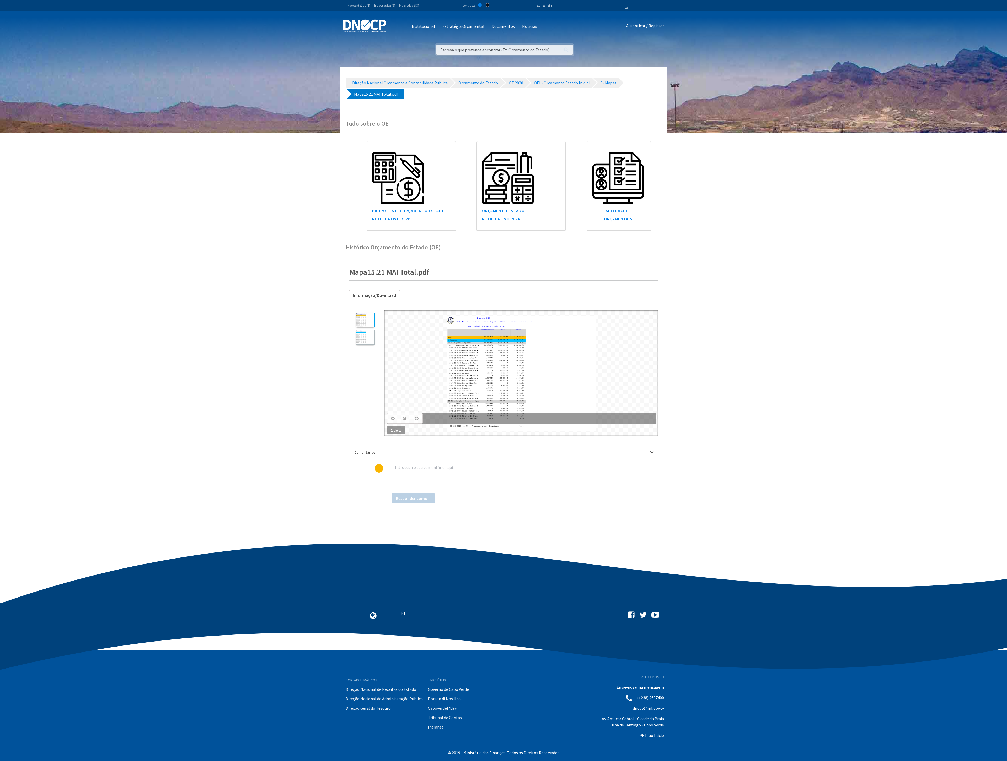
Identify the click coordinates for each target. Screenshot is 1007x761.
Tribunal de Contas (445, 717)
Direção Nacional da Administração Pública (384, 698)
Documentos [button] (503, 26)
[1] (365, 320)
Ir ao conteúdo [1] (358, 5)
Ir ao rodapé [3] (409, 5)
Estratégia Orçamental (463, 26)
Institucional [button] (423, 26)
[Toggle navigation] (393, 26)
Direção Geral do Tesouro (368, 708)
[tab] (503, 452)
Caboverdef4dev (442, 708)
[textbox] (512, 476)
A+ (550, 6)
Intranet (435, 727)
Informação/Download (374, 295)
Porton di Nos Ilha (444, 698)
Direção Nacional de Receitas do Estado (381, 689)
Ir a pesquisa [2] (384, 5)
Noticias (529, 26)
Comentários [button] (365, 452)
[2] (365, 337)
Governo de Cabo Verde (448, 689)
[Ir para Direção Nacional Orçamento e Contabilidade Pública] (364, 26)
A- (538, 6)
